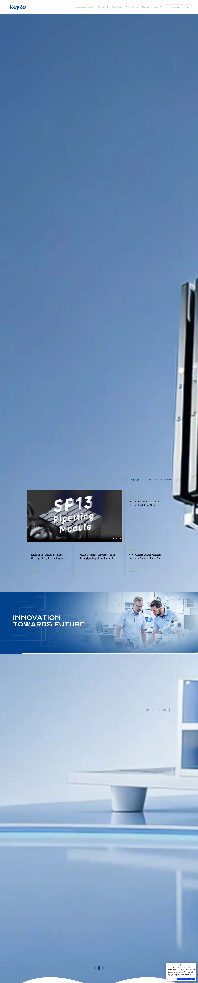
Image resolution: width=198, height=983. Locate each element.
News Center (117, 7)
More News (166, 479)
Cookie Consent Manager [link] (173, 965)
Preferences (172, 979)
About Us (145, 7)
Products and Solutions (85, 7)
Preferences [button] (173, 975)
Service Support (132, 7)
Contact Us (157, 7)
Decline (181, 979)
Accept (190, 979)
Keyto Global (103, 7)
